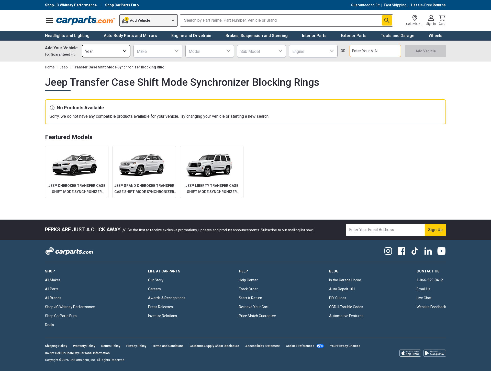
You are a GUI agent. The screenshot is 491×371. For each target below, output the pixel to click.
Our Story (155, 280)
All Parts (52, 289)
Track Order (248, 289)
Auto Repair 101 (342, 289)
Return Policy (110, 346)
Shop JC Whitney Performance (70, 307)
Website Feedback (431, 307)
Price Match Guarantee (257, 316)
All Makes (53, 280)
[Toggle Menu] (49, 20)
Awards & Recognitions (166, 298)
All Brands (53, 298)
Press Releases (160, 307)
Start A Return (250, 298)
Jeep (64, 67)
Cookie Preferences (300, 346)
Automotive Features (346, 316)
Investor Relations (162, 316)
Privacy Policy (136, 346)
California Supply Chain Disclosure (214, 346)
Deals (49, 325)
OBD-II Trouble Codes (346, 307)
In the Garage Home (345, 280)
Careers (154, 289)
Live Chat (424, 298)
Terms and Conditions (168, 346)
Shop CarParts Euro (61, 316)
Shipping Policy (56, 346)
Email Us (423, 289)
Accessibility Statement (262, 346)
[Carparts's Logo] (86, 20)
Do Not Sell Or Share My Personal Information (77, 353)
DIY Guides (337, 298)
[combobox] (106, 51)
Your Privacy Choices (345, 346)
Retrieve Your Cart (254, 307)
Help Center (248, 280)
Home (50, 67)
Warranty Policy (84, 346)
